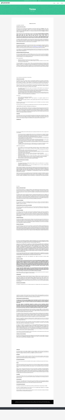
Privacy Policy (39, 408)
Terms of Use (35, 408)
